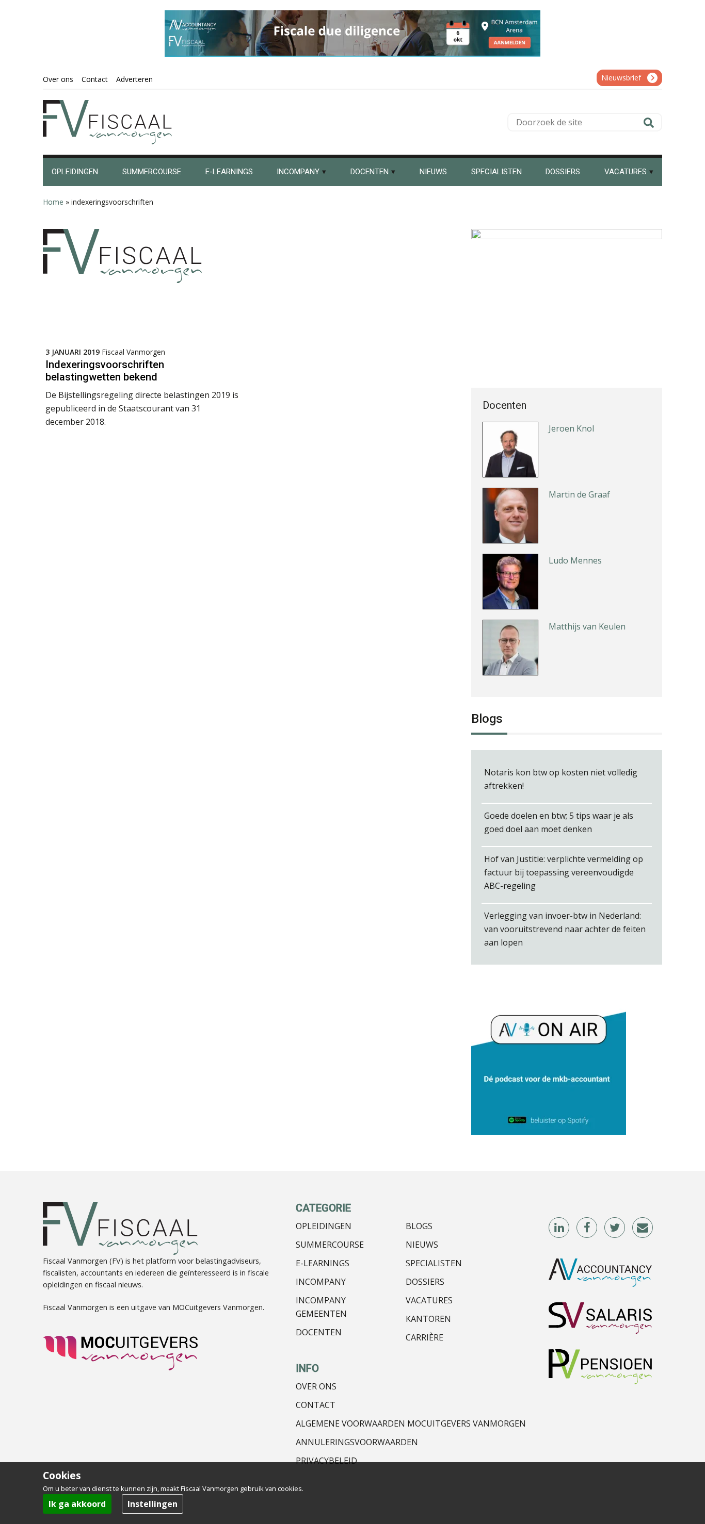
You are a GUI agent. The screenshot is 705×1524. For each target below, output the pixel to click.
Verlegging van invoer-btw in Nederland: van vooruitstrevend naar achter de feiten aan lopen (565, 929)
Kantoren (428, 1318)
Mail (643, 1228)
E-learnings (322, 1263)
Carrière (424, 1337)
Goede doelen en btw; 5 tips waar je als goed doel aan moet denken (558, 822)
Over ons (316, 1386)
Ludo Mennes (575, 560)
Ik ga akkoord (77, 1504)
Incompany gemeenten (321, 1307)
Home (53, 202)
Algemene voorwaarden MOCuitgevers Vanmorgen (411, 1423)
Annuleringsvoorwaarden (357, 1442)
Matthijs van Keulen (587, 626)
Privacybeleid (326, 1460)
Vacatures (429, 1300)
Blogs (419, 1226)
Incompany (321, 1281)
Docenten (319, 1332)
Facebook (587, 1228)
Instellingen (152, 1504)
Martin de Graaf (579, 494)
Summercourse (330, 1244)
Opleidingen (323, 1226)
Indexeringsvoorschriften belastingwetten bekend (104, 370)
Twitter (615, 1228)
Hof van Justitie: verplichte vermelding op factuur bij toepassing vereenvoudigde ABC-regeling (563, 872)
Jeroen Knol (571, 428)
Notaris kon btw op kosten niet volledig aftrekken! (560, 779)
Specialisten (434, 1263)
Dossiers (425, 1281)
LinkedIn (559, 1228)
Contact (315, 1405)
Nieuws (422, 1244)
